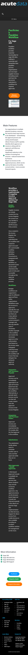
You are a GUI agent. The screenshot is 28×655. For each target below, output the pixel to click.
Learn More (5, 634)
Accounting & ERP (7, 599)
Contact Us (18, 634)
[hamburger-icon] (25, 9)
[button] (2, 14)
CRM (3, 618)
